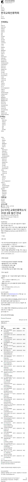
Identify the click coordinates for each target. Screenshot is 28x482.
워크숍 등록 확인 (4, 105)
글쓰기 (2, 460)
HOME (3, 206)
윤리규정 (3, 71)
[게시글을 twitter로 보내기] (3, 318)
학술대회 (3, 47)
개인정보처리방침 (4, 92)
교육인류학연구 (4, 64)
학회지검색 (3, 67)
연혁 (2, 33)
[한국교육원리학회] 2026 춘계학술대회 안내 (8, 399)
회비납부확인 (3, 60)
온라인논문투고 (4, 75)
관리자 (14, 330)
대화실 (2, 38)
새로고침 (10, 460)
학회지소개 (3, 66)
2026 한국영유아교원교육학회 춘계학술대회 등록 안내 (8, 427)
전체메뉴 (3, 10)
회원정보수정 (3, 61)
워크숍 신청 (3, 103)
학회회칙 (3, 30)
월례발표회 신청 (4, 99)
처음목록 (6, 460)
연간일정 (3, 36)
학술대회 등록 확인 (5, 114)
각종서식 (3, 53)
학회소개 (3, 25)
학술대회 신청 (4, 113)
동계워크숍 (3, 102)
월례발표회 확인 (4, 100)
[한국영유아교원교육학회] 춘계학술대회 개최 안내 (8, 418)
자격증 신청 (3, 80)
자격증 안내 (3, 78)
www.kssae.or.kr (13, 294)
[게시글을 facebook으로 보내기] (8, 318)
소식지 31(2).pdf (8, 217)
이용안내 (3, 89)
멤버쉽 (2, 81)
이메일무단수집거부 (16, 467)
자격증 (2, 77)
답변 (4, 207)
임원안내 (3, 31)
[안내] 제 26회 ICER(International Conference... (8, 383)
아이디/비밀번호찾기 (5, 88)
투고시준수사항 (4, 74)
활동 (2, 35)
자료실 (2, 44)
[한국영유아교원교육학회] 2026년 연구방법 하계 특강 (8, 393)
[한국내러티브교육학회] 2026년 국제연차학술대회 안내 (8, 371)
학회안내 (3, 28)
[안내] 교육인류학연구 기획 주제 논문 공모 (8, 339)
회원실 (2, 55)
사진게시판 (3, 42)
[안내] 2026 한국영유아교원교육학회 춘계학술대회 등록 (8, 437)
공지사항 (3, 39)
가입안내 (3, 83)
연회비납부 (3, 58)
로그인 (2, 7)
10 (19, 462)
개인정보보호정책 (4, 63)
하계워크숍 (3, 106)
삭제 (8, 207)
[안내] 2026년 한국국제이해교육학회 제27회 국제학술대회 (8, 355)
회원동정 (3, 41)
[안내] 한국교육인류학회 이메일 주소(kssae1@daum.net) (8, 350)
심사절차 (3, 72)
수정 (6, 207)
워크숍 (2, 49)
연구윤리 (3, 52)
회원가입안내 (3, 56)
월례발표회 (3, 50)
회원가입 (3, 9)
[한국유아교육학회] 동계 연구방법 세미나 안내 (8, 456)
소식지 (2, 46)
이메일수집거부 (4, 94)
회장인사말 (3, 27)
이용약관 (3, 91)
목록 (2, 207)
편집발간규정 (3, 69)
